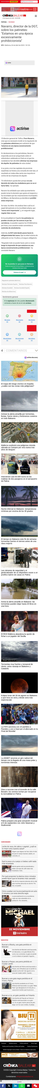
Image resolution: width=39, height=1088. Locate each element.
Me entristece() (7, 339)
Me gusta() (7, 321)
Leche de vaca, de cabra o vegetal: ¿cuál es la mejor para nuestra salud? (19, 847)
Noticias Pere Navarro (25, 284)
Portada (4, 22)
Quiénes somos (13, 1043)
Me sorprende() (20, 339)
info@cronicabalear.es (24, 1076)
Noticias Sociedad (7, 288)
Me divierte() (32, 321)
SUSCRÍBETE (13, 1)
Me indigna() (31, 339)
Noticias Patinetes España (9, 284)
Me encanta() (19, 321)
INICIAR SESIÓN (5, 1)
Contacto (3, 1043)
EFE (2, 45)
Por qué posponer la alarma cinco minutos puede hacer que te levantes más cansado (19, 877)
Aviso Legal (34, 1043)
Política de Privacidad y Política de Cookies (13, 1046)
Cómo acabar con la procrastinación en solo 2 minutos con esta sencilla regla (19, 892)
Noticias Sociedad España (21, 288)
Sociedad (11, 22)
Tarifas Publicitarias (32, 1046)
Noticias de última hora (9, 291)
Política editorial (24, 1043)
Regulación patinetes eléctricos (11, 280)
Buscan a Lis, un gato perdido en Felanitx (18, 995)
